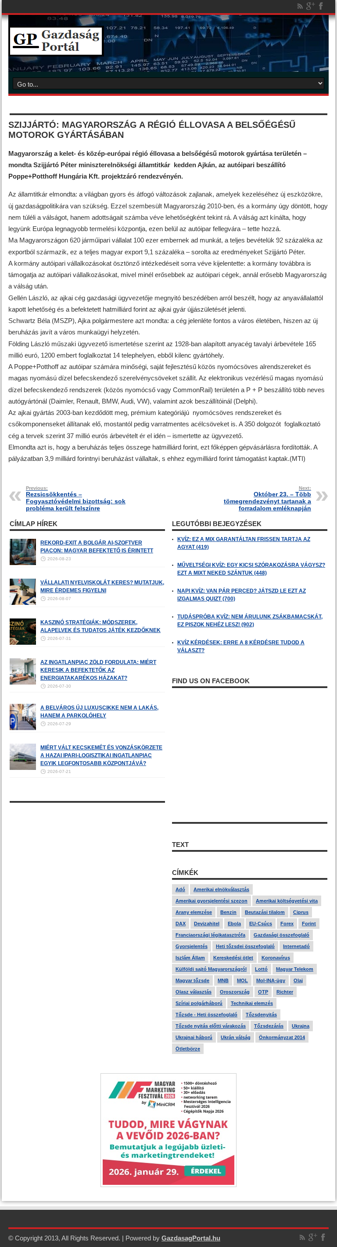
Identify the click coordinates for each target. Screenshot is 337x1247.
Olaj (298, 980)
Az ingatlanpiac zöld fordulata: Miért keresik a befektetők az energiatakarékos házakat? (98, 670)
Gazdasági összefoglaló (281, 935)
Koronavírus (276, 957)
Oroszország (235, 991)
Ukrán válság (236, 1037)
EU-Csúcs (260, 923)
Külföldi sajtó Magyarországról (211, 969)
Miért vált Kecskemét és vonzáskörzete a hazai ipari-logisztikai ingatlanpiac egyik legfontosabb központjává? (101, 755)
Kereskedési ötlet (233, 957)
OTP (263, 991)
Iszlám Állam (190, 957)
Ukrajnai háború (194, 1037)
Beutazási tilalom (265, 912)
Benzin (228, 912)
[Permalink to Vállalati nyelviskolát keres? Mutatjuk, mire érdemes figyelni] (23, 603)
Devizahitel (206, 923)
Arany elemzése (194, 912)
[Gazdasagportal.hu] (56, 49)
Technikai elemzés (252, 1003)
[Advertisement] (87, 868)
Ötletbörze (188, 1048)
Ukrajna (300, 1026)
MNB (223, 980)
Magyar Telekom (294, 969)
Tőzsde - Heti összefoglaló (206, 1014)
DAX (181, 923)
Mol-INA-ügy (270, 980)
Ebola (234, 923)
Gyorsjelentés (192, 946)
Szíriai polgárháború (199, 1003)
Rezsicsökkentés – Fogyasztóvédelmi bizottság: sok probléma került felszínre (75, 498)
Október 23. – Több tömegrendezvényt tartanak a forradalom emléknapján (267, 498)
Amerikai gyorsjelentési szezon (211, 900)
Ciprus (300, 912)
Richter (284, 991)
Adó (180, 889)
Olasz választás (194, 991)
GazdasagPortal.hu (190, 1238)
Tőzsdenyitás (261, 1014)
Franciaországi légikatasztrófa (210, 935)
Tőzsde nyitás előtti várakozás (211, 1026)
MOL (242, 980)
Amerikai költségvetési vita (287, 900)
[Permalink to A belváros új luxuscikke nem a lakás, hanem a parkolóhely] (23, 728)
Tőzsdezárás (268, 1026)
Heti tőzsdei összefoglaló (245, 946)
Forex (287, 923)
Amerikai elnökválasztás (221, 889)
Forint (309, 923)
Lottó (261, 969)
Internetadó (296, 946)
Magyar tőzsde (192, 980)
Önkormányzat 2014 (282, 1037)
